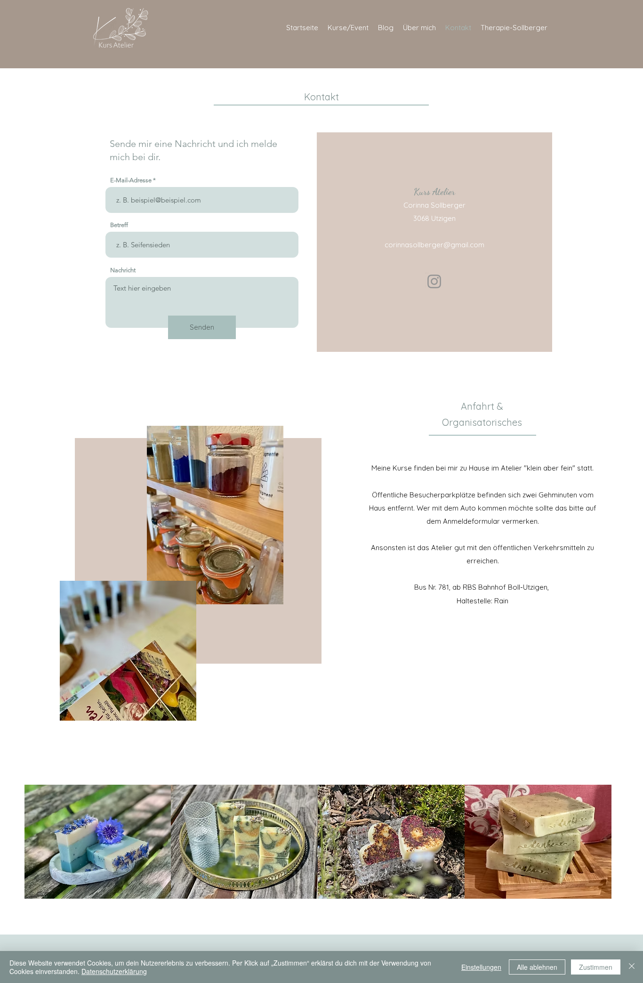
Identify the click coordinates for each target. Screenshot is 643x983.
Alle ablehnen (537, 967)
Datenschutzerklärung (114, 971)
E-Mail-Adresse (131, 180)
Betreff (119, 225)
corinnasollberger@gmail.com (434, 244)
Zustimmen (595, 967)
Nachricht (123, 270)
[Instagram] (434, 281)
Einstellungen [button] (481, 967)
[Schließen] (631, 967)
